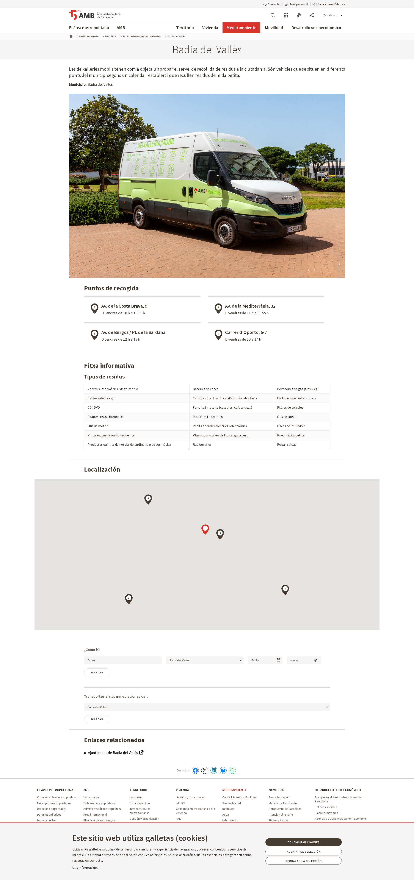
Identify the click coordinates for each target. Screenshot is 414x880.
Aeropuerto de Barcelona (285, 809)
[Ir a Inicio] (70, 35)
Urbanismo (136, 797)
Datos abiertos (46, 820)
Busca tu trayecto (280, 797)
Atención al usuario (281, 814)
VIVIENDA (182, 790)
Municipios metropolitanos (54, 803)
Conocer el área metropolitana (57, 797)
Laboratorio (229, 820)
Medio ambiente (241, 27)
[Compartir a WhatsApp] (232, 770)
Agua (225, 814)
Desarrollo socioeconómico (316, 27)
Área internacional (95, 814)
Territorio (185, 27)
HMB (179, 819)
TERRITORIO (138, 790)
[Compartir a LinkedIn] (213, 770)
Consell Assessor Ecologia (239, 797)
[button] (271, 4)
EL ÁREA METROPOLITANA (55, 790)
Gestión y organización (144, 819)
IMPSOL (181, 803)
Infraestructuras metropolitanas (140, 811)
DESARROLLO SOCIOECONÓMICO (338, 790)
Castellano (329, 15)
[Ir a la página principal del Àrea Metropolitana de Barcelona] (95, 15)
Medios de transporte (283, 803)
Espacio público (140, 803)
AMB (121, 27)
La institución (91, 797)
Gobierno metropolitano (99, 803)
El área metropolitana (89, 27)
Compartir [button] (311, 15)
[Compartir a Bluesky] (223, 770)
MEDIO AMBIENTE (234, 790)
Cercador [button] (273, 15)
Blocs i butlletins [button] (298, 15)
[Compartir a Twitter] (204, 770)
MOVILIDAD (276, 790)
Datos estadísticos (49, 814)
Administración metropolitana (102, 809)
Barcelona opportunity (51, 809)
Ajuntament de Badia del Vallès (113, 752)
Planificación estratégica (99, 820)
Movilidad (274, 27)
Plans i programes (326, 813)
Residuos (228, 809)
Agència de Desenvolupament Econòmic (341, 819)
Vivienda (210, 27)
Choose (278, 660)
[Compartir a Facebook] (195, 770)
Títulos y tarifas (279, 820)
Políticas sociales (326, 807)
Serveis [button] (285, 15)
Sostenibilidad (231, 803)
